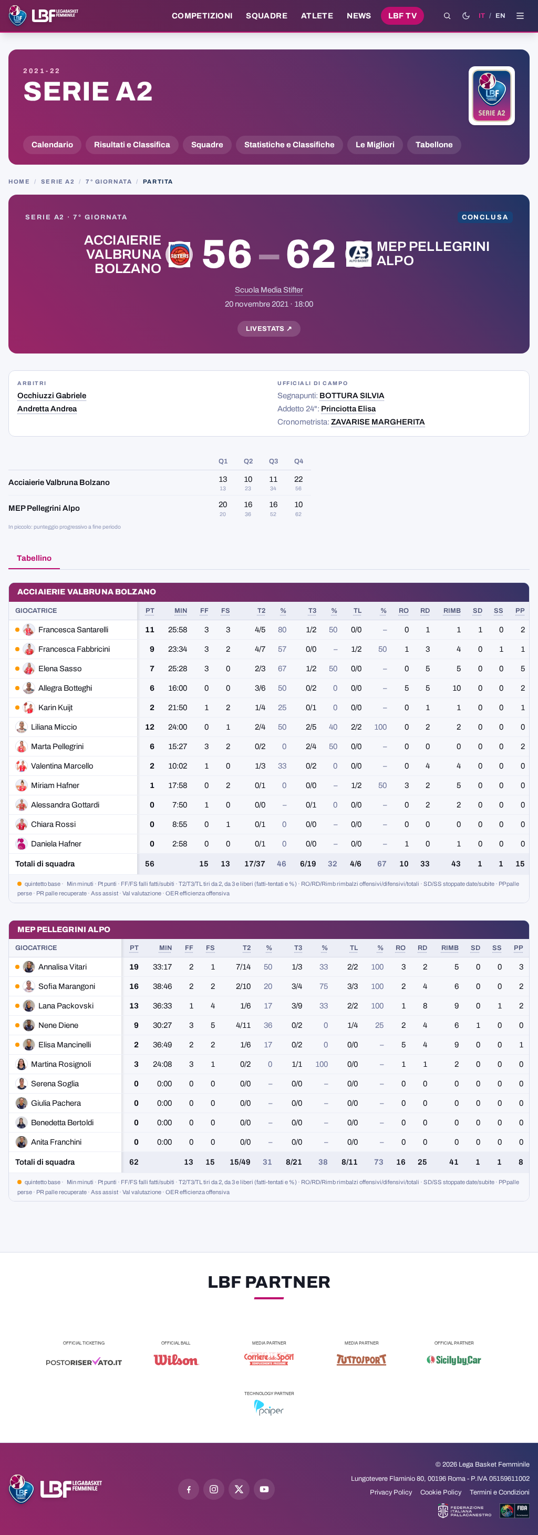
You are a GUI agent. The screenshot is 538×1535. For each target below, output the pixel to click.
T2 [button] (261, 610)
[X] (239, 1489)
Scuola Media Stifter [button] (269, 290)
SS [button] (498, 610)
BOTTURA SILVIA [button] (352, 395)
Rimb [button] (452, 610)
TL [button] (357, 610)
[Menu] (520, 15)
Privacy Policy (391, 1492)
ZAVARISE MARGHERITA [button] (378, 422)
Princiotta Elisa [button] (348, 409)
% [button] (283, 610)
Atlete (317, 16)
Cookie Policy (440, 1492)
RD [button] (425, 610)
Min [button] (180, 610)
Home (19, 181)
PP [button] (520, 610)
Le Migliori (375, 144)
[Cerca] (447, 15)
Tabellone (434, 144)
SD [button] (477, 610)
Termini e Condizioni (500, 1492)
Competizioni (202, 16)
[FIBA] (515, 1510)
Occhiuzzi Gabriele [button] (51, 395)
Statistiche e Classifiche (289, 144)
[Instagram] (213, 1489)
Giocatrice (36, 610)
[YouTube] (264, 1489)
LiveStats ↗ (269, 328)
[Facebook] (188, 1489)
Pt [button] (150, 610)
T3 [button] (312, 610)
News (359, 16)
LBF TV (402, 16)
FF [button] (204, 610)
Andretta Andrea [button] (47, 409)
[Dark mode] (466, 15)
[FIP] (464, 1510)
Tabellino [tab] (34, 558)
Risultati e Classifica (132, 144)
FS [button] (225, 610)
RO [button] (404, 610)
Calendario (52, 144)
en (500, 15)
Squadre (266, 16)
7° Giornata (109, 181)
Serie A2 (88, 91)
